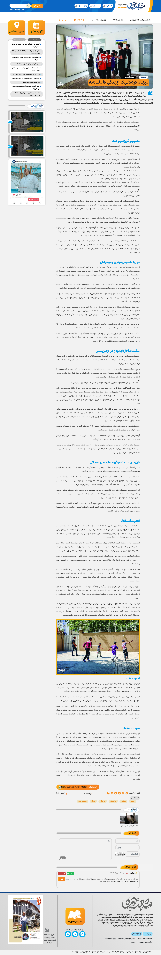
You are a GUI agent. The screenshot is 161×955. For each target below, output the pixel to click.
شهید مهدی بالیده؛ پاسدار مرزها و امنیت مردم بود (26, 74)
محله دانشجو (129, 77)
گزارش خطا (60, 793)
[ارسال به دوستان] (82, 20)
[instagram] (82, 934)
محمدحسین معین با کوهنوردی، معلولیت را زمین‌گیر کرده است (26, 94)
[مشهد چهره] (133, 6)
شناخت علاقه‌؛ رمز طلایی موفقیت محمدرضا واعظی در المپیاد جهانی (26, 69)
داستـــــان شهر (145, 20)
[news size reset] (63, 20)
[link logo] (137, 904)
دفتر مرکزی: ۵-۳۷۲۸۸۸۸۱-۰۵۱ (141, 942)
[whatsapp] (119, 793)
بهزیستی (113, 801)
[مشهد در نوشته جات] (75, 916)
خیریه (133, 801)
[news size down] (66, 20)
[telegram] (127, 793)
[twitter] (123, 793)
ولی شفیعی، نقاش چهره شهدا (31, 82)
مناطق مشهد (37, 6)
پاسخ (61, 879)
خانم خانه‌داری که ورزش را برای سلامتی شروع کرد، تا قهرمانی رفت (26, 87)
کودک (93, 801)
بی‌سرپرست (82, 801)
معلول (123, 801)
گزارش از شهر (134, 20)
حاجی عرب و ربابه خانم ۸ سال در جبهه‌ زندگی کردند (26, 78)
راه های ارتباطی (136, 933)
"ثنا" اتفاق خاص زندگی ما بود (129, 825)
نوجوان (102, 801)
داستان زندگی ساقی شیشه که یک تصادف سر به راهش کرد (26, 58)
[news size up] (60, 20)
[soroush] (115, 793)
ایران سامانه (75, 951)
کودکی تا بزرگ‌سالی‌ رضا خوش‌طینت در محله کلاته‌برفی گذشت (26, 45)
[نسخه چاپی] (75, 20)
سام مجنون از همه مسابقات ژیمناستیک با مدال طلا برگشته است (26, 52)
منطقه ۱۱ (143, 77)
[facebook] (108, 793)
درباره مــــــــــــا (147, 933)
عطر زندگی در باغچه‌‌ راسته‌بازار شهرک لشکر (28, 64)
